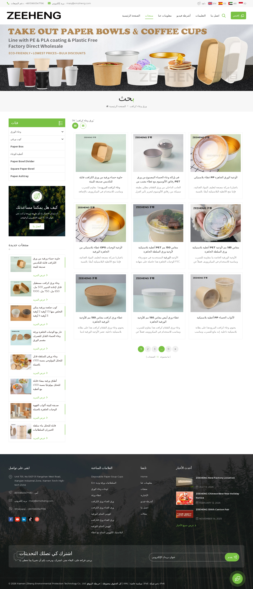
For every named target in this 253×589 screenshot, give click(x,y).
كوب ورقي (15, 139)
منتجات (149, 15)
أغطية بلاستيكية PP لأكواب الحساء (215, 317)
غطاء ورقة (96, 495)
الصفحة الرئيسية (131, 15)
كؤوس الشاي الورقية (101, 513)
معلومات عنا (165, 15)
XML (125, 583)
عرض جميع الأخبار (185, 525)
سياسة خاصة (136, 583)
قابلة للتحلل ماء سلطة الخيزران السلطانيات (44, 427)
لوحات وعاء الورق (99, 489)
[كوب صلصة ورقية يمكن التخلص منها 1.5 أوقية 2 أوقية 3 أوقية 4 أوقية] (20, 313)
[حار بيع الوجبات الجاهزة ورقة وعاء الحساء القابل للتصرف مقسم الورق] (20, 337)
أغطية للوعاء (16, 154)
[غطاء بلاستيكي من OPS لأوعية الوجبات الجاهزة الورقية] (101, 223)
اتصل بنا (215, 15)
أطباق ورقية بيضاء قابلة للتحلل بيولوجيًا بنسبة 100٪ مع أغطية (46, 385)
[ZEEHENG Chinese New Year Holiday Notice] (184, 498)
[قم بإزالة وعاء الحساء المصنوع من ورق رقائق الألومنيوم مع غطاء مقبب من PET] (158, 153)
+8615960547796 (34, 3)
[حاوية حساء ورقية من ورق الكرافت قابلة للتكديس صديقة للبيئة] (20, 264)
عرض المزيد (39, 275)
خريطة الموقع (93, 583)
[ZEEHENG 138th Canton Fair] (184, 514)
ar (234, 3)
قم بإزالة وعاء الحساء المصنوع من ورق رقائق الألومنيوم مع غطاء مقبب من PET (158, 179)
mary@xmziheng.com (78, 3)
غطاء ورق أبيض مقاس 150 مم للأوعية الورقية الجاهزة (158, 319)
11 (168, 349)
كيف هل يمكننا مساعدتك (37, 207)
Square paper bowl (22, 168)
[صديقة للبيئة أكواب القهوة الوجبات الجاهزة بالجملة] (20, 411)
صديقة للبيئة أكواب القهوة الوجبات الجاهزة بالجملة (46, 407)
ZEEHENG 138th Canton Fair (212, 509)
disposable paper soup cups (107, 476)
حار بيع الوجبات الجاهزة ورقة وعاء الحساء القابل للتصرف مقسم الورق (47, 336)
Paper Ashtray (19, 176)
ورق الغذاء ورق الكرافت (102, 501)
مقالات (144, 513)
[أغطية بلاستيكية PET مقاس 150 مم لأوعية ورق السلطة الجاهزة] (158, 223)
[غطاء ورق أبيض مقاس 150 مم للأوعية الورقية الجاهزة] (158, 293)
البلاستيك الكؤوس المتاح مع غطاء (107, 532)
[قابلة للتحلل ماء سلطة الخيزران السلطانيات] (20, 431)
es (224, 3)
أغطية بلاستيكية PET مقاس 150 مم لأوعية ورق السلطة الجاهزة (158, 249)
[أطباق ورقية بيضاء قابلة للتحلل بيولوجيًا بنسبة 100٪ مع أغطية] (20, 386)
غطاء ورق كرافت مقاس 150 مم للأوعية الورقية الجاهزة (100, 319)
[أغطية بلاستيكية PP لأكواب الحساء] (216, 293)
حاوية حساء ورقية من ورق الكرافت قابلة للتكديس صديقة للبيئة (46, 262)
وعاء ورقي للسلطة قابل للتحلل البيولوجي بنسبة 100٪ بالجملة (47, 360)
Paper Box (16, 146)
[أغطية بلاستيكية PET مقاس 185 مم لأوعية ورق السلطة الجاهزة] (216, 223)
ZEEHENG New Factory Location (215, 477)
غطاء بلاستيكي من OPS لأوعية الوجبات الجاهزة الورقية (100, 249)
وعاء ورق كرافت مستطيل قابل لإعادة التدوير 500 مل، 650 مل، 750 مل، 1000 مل (47, 287)
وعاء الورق (15, 131)
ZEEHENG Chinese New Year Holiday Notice (217, 495)
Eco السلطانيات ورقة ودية (103, 482)
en (214, 3)
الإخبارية (144, 495)
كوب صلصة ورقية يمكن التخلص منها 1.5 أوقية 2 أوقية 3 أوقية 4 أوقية (47, 311)
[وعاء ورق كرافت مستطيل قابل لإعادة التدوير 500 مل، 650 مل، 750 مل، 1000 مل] (20, 289)
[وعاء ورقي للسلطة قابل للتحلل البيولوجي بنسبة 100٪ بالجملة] (20, 362)
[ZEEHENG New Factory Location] (184, 482)
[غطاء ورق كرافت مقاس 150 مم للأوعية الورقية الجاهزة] (101, 293)
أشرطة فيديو (184, 15)
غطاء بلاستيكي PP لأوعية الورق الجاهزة (216, 177)
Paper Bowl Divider (22, 161)
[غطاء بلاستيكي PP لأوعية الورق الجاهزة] (216, 153)
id (245, 3)
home (144, 476)
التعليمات (201, 15)
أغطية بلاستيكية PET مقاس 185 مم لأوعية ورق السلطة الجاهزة (215, 249)
